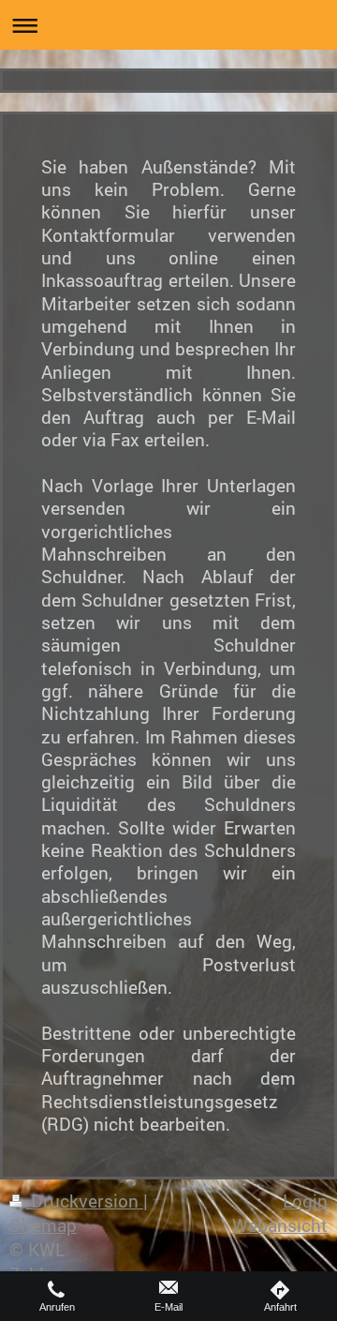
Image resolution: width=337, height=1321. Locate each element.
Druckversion (84, 1200)
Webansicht (280, 1225)
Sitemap (43, 1225)
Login (305, 1200)
